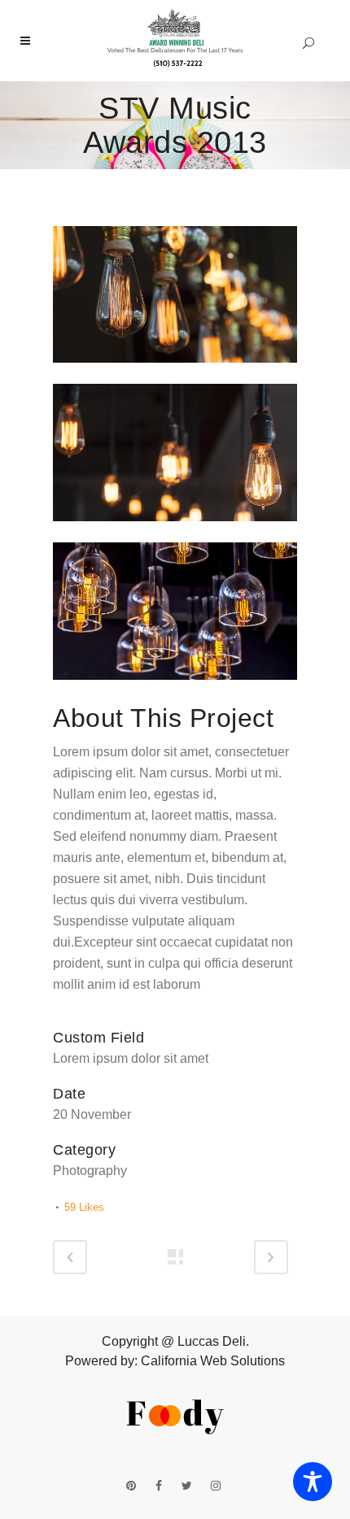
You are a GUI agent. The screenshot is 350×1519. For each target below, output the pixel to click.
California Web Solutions (213, 1361)
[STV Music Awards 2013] (175, 373)
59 (84, 1207)
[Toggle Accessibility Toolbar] (312, 1481)
